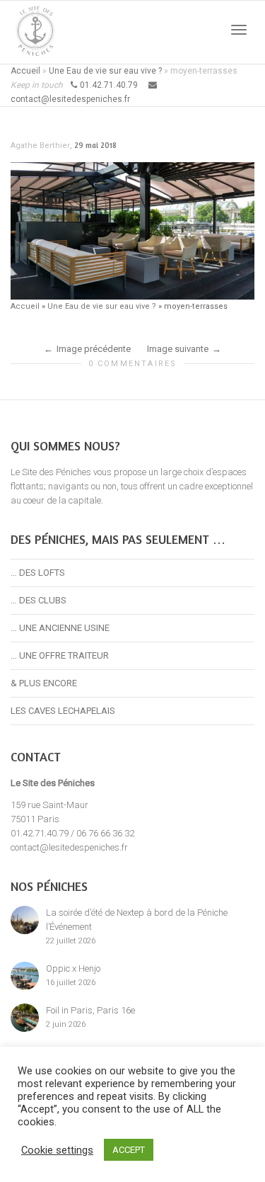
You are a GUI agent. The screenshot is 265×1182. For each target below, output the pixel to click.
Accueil (25, 71)
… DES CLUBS (38, 600)
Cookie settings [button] (57, 1150)
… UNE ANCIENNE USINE (60, 628)
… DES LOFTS (38, 572)
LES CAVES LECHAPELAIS (63, 710)
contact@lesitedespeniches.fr (69, 847)
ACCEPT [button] (128, 1149)
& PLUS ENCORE (44, 683)
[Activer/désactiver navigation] (238, 30)
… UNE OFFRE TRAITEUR (60, 655)
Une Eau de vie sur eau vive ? (105, 71)
